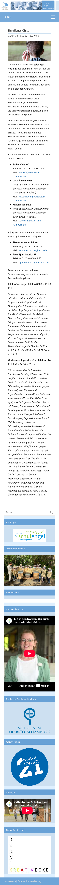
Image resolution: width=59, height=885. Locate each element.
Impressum (10, 881)
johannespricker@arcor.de (33, 250)
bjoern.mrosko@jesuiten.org (34, 262)
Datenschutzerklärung (29, 881)
